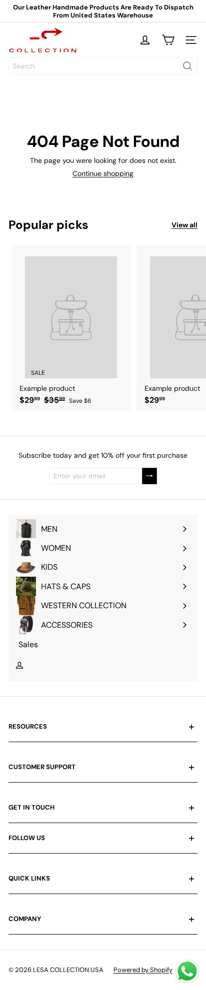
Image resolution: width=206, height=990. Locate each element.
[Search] (188, 65)
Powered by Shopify (143, 970)
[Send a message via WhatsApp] (187, 971)
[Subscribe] (149, 476)
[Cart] (168, 39)
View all (185, 225)
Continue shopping (103, 173)
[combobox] (103, 65)
